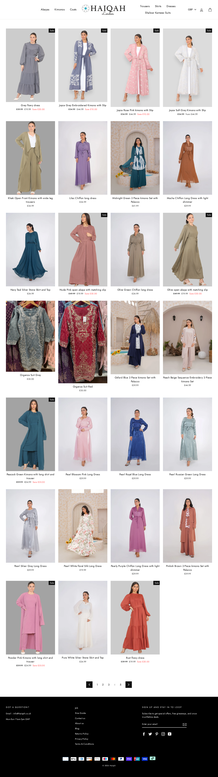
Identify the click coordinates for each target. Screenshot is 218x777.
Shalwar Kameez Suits (158, 13)
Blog (77, 728)
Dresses (171, 6)
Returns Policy (82, 733)
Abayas (45, 9)
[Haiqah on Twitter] (150, 734)
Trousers (145, 6)
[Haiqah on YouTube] (169, 734)
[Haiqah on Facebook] (144, 734)
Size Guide (80, 713)
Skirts (158, 6)
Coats (73, 9)
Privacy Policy (81, 738)
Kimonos (60, 9)
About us (79, 723)
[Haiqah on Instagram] (163, 734)
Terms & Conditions (84, 743)
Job (76, 707)
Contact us (80, 718)
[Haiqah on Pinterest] (157, 734)
